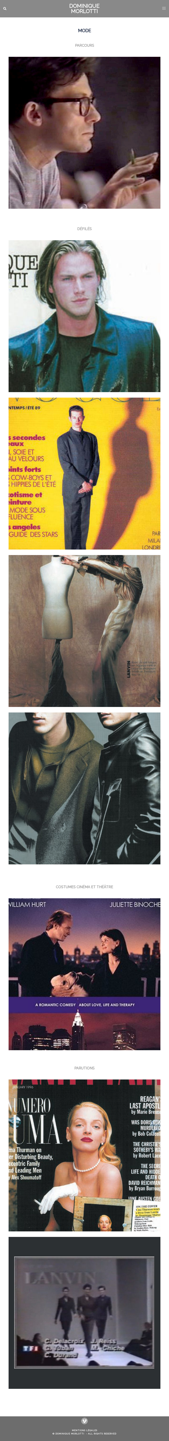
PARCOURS (84, 45)
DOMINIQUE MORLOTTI (84, 8)
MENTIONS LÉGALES (84, 1430)
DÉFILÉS (84, 229)
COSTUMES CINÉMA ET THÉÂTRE (84, 887)
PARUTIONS (84, 1068)
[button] (5, 8)
